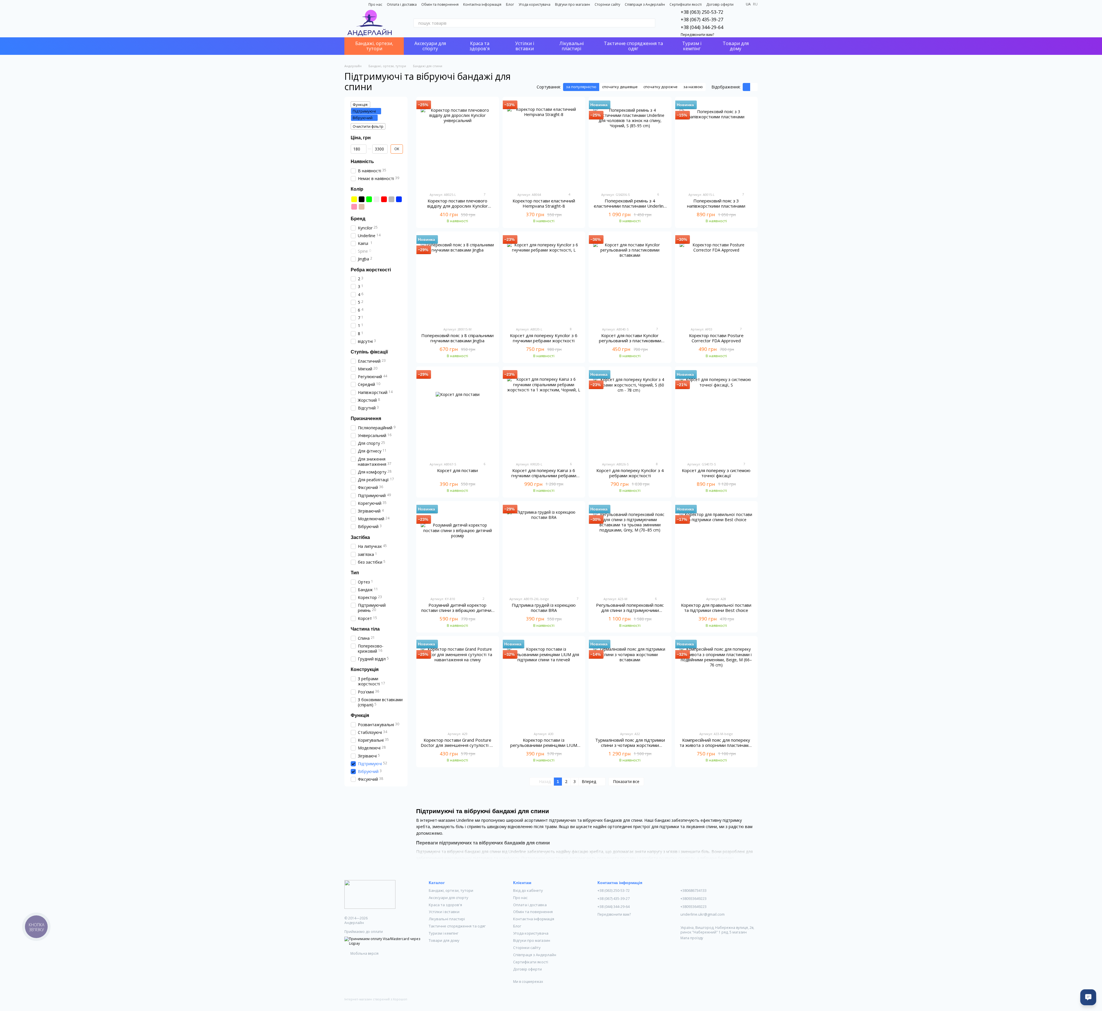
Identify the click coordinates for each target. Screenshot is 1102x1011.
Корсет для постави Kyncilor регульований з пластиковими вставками (630, 341)
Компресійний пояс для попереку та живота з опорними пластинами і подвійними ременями (716, 745)
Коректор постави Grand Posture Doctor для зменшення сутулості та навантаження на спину (457, 745)
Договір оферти (720, 4)
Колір (357, 189)
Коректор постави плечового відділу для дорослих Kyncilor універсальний (457, 206)
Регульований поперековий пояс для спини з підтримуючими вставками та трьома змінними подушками (630, 612)
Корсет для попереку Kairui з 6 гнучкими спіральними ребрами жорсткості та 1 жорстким (543, 475)
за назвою (693, 86)
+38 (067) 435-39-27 (702, 19)
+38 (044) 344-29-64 (702, 27)
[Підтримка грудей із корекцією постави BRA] (544, 549)
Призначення (366, 418)
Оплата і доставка (402, 4)
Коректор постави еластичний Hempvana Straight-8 (544, 203)
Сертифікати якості (686, 4)
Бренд (358, 218)
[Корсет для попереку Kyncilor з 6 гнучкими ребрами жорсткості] (544, 279)
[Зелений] (369, 199)
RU (755, 4)
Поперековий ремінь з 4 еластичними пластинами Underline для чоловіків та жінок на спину (630, 206)
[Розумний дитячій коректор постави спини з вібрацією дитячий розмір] (457, 549)
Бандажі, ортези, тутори (374, 46)
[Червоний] (384, 199)
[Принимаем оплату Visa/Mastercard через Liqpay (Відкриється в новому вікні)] (382, 940)
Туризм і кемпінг (691, 46)
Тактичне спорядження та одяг (633, 46)
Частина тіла (365, 629)
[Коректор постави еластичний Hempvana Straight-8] (544, 144)
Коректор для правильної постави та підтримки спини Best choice (716, 607)
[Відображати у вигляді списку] (754, 87)
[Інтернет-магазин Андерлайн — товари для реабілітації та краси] (369, 894)
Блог (510, 4)
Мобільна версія (364, 953)
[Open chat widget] (1088, 997)
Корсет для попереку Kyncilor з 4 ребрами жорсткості (630, 472)
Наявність (362, 161)
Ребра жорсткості (371, 269)
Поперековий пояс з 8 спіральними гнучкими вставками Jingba (457, 338)
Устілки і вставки (524, 46)
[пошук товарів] (650, 23)
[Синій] (398, 199)
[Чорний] (361, 199)
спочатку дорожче (660, 86)
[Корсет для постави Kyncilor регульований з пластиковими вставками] (630, 279)
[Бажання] (738, 23)
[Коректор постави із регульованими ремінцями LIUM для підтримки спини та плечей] (544, 684)
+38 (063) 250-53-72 (702, 12)
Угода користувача (534, 4)
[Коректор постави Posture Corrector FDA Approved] (716, 279)
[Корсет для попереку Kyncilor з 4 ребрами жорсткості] (630, 414)
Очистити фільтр (368, 126)
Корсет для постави (457, 470)
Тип (355, 572)
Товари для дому (736, 46)
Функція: (360, 104)
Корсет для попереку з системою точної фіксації (716, 472)
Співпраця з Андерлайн (645, 4)
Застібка (360, 537)
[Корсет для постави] (457, 414)
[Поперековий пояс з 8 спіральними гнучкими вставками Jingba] (457, 279)
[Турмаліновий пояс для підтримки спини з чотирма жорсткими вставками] (630, 684)
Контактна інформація (482, 4)
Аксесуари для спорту (430, 46)
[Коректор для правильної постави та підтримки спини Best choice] (716, 549)
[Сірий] (391, 199)
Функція (360, 715)
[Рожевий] (354, 206)
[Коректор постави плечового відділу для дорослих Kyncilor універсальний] (457, 144)
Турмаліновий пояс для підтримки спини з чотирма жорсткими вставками (630, 745)
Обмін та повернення (440, 4)
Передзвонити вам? (697, 34)
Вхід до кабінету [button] (528, 890)
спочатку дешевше (620, 86)
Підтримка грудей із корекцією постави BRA (544, 607)
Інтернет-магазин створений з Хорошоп (375, 999)
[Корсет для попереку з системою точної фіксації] (716, 414)
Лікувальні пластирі (571, 46)
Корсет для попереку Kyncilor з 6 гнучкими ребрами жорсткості (543, 338)
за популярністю (581, 86)
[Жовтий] (354, 199)
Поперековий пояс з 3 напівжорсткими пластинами (716, 203)
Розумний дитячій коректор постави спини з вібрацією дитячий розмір (457, 610)
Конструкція (365, 669)
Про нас (375, 4)
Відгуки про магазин (572, 4)
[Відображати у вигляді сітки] (746, 87)
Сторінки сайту (607, 4)
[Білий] (376, 199)
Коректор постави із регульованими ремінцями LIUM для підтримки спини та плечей (543, 745)
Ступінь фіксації (369, 351)
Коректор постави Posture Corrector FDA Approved (716, 338)
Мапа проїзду (691, 937)
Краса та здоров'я (479, 46)
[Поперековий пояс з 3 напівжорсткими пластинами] (716, 144)
